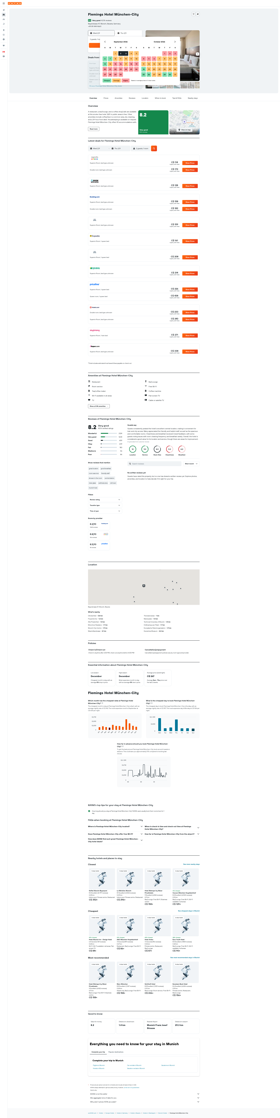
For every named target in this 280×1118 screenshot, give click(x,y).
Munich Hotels (162, 1113)
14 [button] (110, 64)
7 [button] (110, 59)
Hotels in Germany (122, 1113)
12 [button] (136, 59)
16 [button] (121, 64)
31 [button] (175, 74)
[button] (3, 3)
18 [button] (131, 64)
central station (109, 478)
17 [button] (126, 64)
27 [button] (105, 74)
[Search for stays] (4, 14)
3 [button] (125, 53)
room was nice (94, 473)
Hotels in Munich (98, 1068)
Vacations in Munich (168, 1065)
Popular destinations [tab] (115, 1052)
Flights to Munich (99, 1065)
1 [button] (115, 53)
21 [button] (110, 69)
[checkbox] (99, 525)
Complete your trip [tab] (98, 1052)
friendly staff (105, 473)
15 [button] (115, 64)
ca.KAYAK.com (92, 1113)
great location (93, 469)
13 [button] (105, 64)
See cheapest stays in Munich (189, 911)
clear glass (92, 483)
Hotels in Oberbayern (149, 1113)
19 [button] (136, 64)
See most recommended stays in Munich (185, 958)
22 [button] (115, 69)
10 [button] (126, 59)
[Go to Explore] (4, 30)
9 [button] (120, 59)
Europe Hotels (110, 1113)
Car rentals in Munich (134, 1065)
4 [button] (131, 53)
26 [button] (136, 69)
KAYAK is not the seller (98, 1094)
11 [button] (131, 59)
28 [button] (110, 74)
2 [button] (120, 53)
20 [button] (105, 69)
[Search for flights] (4, 10)
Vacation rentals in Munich (136, 1068)
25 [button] (131, 69)
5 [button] (136, 53)
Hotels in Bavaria (135, 1113)
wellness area (103, 483)
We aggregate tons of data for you (103, 1098)
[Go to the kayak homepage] (15, 3)
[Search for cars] (4, 19)
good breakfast (106, 469)
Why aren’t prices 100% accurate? (103, 1102)
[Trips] (4, 45)
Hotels (101, 1113)
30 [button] (121, 74)
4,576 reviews (106, 20)
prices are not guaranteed (131, 1087)
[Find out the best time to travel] (4, 39)
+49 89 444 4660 (94, 26)
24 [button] (126, 69)
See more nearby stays (191, 864)
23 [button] (121, 69)
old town (113, 483)
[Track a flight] (4, 35)
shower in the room (95, 478)
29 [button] (115, 74)
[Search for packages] (4, 24)
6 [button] (104, 59)
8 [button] (115, 59)
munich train (93, 488)
